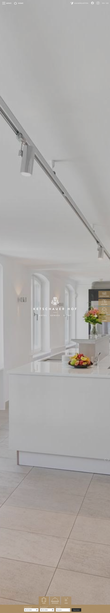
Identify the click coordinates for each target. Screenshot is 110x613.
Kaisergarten (81, 3)
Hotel (43, 603)
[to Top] (106, 609)
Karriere (104, 320)
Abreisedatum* (44, 607)
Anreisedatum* (28, 607)
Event (66, 603)
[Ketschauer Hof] (55, 306)
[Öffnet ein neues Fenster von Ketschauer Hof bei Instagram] (98, 3)
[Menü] (3, 3)
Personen (58, 607)
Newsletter (104, 313)
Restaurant (55, 603)
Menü (8, 3)
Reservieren (76, 610)
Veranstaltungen (104, 296)
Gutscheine (104, 304)
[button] (105, 460)
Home (20, 3)
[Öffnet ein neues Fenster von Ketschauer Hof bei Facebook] (92, 3)
